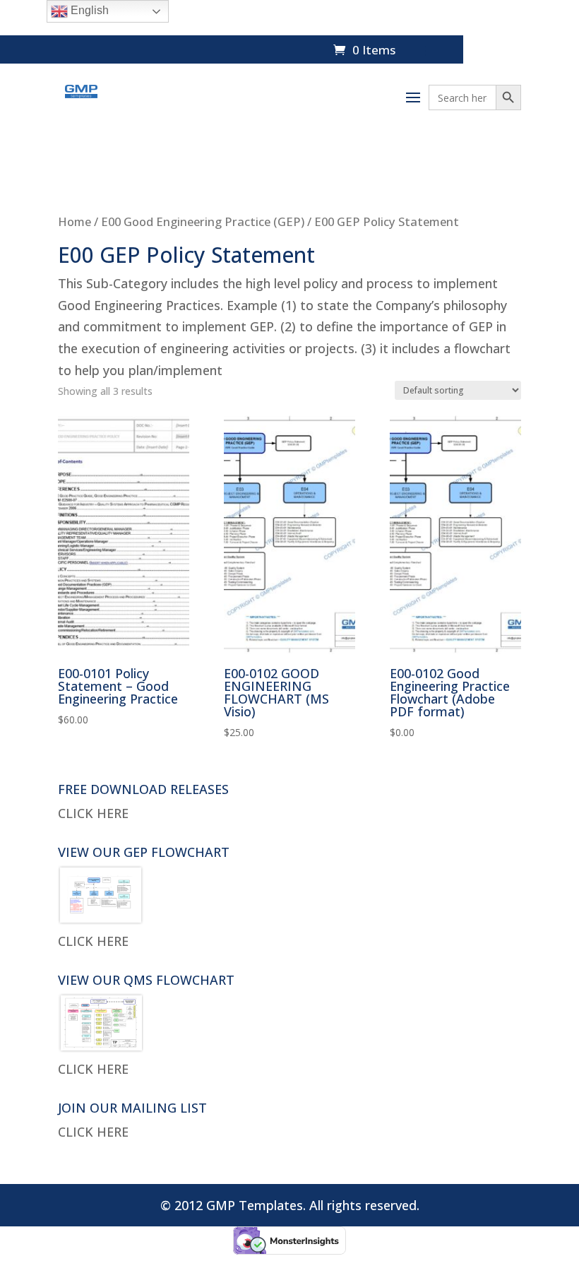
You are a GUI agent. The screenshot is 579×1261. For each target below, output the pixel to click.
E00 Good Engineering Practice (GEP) (202, 221)
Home (74, 221)
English (88, 10)
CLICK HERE (93, 813)
